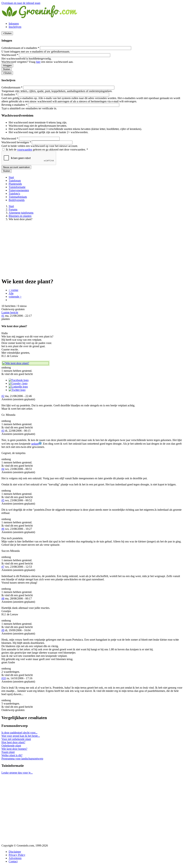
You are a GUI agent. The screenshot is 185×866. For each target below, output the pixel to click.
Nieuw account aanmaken (16, 167)
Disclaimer (15, 851)
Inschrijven (15, 26)
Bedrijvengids (17, 200)
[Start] (39, 17)
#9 (2, 630)
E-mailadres (9, 94)
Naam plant (8, 752)
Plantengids (15, 183)
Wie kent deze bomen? (14, 748)
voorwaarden (24, 149)
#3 (2, 430)
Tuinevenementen (19, 190)
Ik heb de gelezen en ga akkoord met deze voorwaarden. (46, 149)
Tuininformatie (17, 187)
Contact (13, 861)
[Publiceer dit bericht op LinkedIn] (18, 386)
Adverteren (15, 858)
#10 (3, 678)
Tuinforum (15, 180)
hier (38, 61)
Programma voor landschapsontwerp (22, 758)
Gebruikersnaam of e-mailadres (20, 47)
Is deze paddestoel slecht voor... (19, 732)
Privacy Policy (17, 854)
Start (11, 177)
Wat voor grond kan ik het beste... (20, 735)
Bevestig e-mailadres (14, 104)
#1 (2, 315)
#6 (2, 528)
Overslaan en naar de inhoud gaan (20, 3)
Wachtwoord (9, 54)
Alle (11, 293)
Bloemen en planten (20, 215)
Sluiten (6, 69)
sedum (35, 443)
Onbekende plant (11, 745)
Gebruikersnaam (11, 87)
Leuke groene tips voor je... (17, 772)
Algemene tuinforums (21, 212)
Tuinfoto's (14, 193)
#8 (2, 598)
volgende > (15, 296)
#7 (2, 566)
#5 (2, 500)
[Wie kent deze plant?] (26, 363)
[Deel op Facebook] (19, 380)
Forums (13, 209)
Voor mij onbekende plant (16, 739)
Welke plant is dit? (11, 755)
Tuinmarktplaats (18, 196)
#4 (2, 468)
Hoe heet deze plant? (13, 742)
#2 (2, 396)
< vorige (13, 290)
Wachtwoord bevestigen (16, 142)
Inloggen (14, 23)
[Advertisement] (92, 249)
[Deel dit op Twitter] (17, 389)
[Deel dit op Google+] (18, 383)
